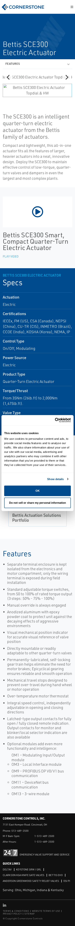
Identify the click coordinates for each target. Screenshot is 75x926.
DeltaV (7, 869)
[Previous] (9, 77)
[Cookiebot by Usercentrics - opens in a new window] (55, 420)
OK (37, 490)
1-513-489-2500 (44, 836)
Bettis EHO (56, 875)
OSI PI (66, 880)
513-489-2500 (20, 830)
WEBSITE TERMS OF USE (46, 911)
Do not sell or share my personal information (37, 502)
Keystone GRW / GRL (28, 869)
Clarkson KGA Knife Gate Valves (23, 875)
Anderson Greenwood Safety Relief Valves (31, 880)
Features (12, 63)
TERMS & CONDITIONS (16, 911)
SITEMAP (29, 913)
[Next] (66, 77)
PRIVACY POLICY (12, 913)
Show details (55, 479)
